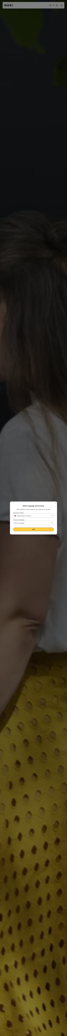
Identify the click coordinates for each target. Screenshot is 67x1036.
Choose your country (18, 512)
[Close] (55, 503)
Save (33, 529)
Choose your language (18, 520)
